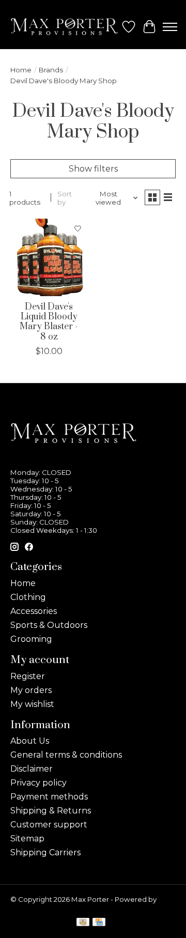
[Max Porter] (64, 26)
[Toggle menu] (170, 27)
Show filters (93, 169)
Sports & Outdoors (48, 625)
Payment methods (49, 797)
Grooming (31, 639)
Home (21, 70)
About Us (29, 741)
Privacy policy (38, 783)
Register (27, 676)
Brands (51, 70)
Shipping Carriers (45, 852)
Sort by (64, 198)
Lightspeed (30, 907)
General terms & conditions (66, 755)
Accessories (33, 611)
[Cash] (82, 923)
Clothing (28, 597)
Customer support (48, 824)
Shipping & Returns (50, 811)
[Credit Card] (98, 923)
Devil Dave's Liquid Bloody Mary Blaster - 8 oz (49, 322)
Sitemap (27, 838)
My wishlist (32, 704)
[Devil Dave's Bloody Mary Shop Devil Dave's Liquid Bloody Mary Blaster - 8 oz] (49, 257)
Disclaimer (31, 769)
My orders (31, 690)
